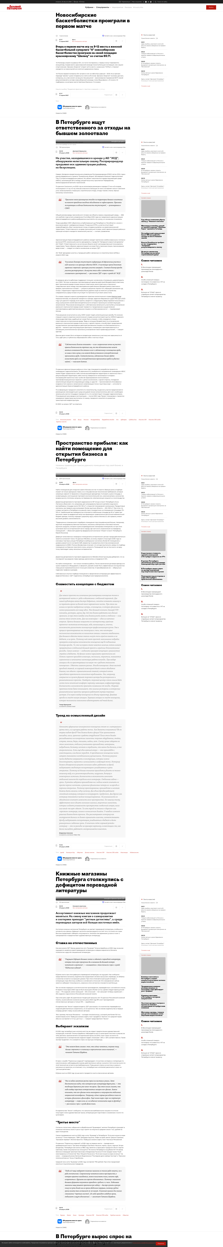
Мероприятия (117, 7)
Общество (80, 852)
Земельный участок (65, 420)
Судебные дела (133, 420)
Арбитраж (124, 420)
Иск (117, 420)
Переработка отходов (108, 420)
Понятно (161, 1243)
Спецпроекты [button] (103, 7)
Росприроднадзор (95, 420)
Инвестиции (124, 852)
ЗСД (74, 420)
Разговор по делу (70, 852)
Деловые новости (89, 852)
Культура (81, 1215)
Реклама (128, 7)
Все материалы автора (79, 41)
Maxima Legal (116, 296)
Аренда (62, 852)
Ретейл (69, 1215)
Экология (86, 420)
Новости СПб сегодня (155, 420)
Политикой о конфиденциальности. (144, 1243)
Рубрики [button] (89, 7)
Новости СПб (142, 420)
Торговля (62, 1215)
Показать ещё (145, 86)
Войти (211, 7)
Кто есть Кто (138, 7)
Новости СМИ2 (61, 113)
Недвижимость (134, 852)
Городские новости (61, 422)
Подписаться (126, 2)
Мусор (79, 420)
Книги (74, 1215)
